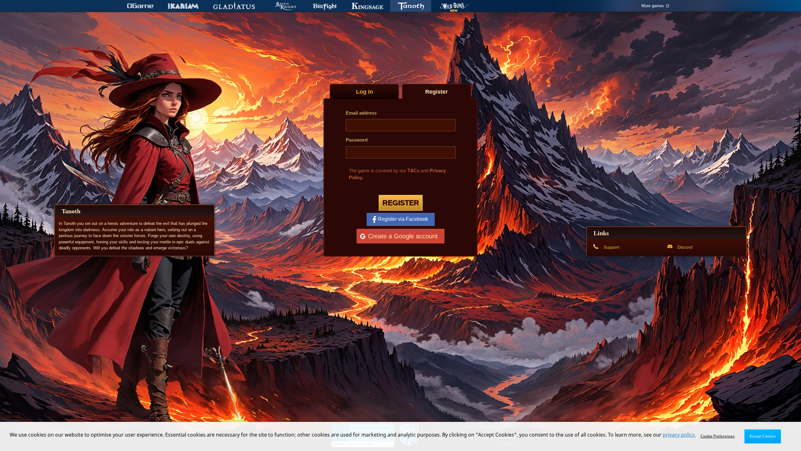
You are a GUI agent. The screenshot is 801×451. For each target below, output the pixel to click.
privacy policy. (679, 434)
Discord (684, 247)
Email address (361, 113)
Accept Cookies (762, 436)
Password (357, 140)
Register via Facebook (403, 219)
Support (611, 247)
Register (400, 203)
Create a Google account (403, 236)
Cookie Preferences (718, 436)
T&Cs (413, 170)
